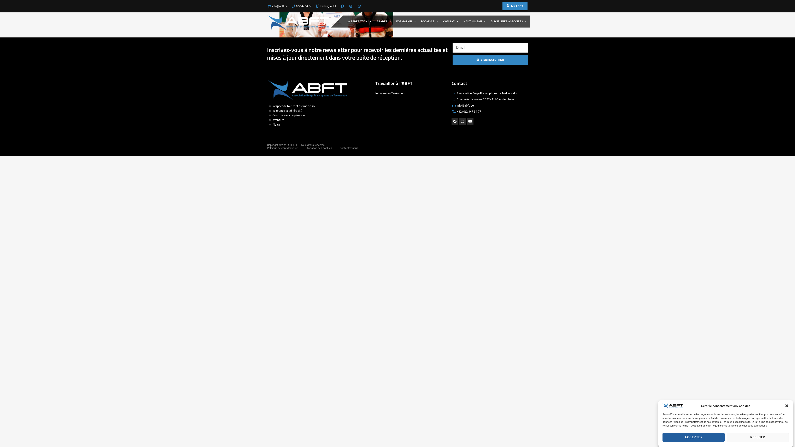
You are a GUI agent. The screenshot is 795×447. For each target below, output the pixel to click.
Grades (382, 21)
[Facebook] (455, 121)
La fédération (357, 21)
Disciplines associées (507, 21)
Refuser (757, 437)
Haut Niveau (473, 21)
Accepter (693, 437)
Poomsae (427, 21)
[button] (787, 406)
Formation (404, 21)
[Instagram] (462, 121)
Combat (449, 21)
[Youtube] (470, 121)
